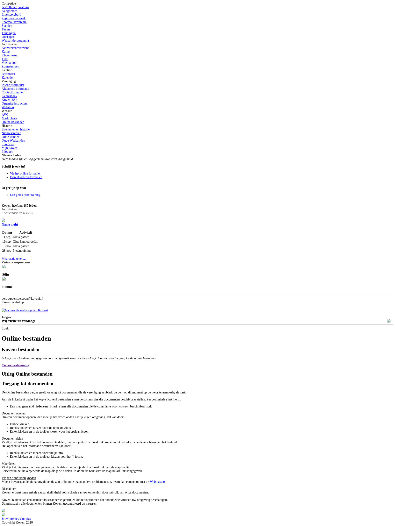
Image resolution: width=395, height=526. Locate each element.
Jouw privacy (10, 518)
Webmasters (157, 481)
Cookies (25, 518)
